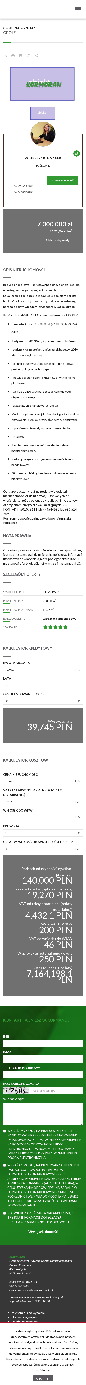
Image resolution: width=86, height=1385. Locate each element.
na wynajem (28, 1313)
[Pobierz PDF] (20, 55)
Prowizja (11, 826)
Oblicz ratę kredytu (59, 240)
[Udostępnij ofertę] (36, 55)
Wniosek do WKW (18, 810)
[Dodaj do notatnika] (28, 55)
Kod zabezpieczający (21, 1083)
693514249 (24, 186)
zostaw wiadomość (63, 180)
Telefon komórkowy (21, 1068)
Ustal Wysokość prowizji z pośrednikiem (38, 842)
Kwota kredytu (16, 662)
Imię (6, 1036)
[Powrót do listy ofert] (6, 55)
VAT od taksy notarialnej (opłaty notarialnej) (32, 792)
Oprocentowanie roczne (25, 694)
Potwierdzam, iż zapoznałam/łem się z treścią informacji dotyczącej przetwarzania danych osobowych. (40, 1217)
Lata (7, 678)
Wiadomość (13, 1099)
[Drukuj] (13, 55)
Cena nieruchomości (20, 774)
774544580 (24, 192)
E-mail (8, 1052)
